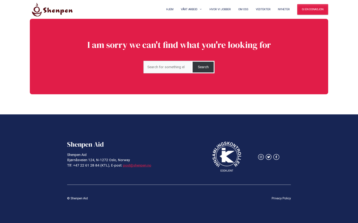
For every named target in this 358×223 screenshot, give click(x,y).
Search (203, 67)
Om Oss (243, 9)
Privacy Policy (281, 198)
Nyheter (284, 9)
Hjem (169, 9)
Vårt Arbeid (189, 9)
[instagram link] (261, 157)
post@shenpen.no (137, 165)
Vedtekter (263, 9)
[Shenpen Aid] (54, 9)
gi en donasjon (313, 9)
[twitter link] (268, 157)
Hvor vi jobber (220, 9)
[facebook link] (276, 157)
